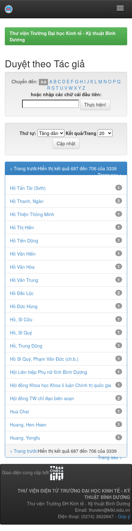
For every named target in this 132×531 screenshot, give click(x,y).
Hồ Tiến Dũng (24, 240)
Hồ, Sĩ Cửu (21, 319)
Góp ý (124, 516)
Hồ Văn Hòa (22, 267)
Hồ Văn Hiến (23, 253)
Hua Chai (19, 411)
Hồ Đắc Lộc (22, 293)
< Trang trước (23, 168)
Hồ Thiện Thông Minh (32, 214)
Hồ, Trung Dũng (26, 345)
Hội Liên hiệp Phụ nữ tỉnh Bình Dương (48, 372)
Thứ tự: (28, 133)
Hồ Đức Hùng (23, 306)
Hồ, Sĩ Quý (21, 332)
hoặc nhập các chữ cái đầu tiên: (66, 94)
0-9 (43, 82)
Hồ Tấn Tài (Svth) (28, 188)
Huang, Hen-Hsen (28, 424)
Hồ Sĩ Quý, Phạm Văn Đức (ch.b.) (44, 359)
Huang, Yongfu (25, 437)
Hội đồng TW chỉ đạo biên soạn (42, 398)
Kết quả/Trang (81, 133)
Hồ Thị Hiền (22, 227)
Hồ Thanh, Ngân (27, 201)
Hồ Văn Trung (24, 280)
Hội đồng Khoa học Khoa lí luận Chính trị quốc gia (60, 385)
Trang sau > (110, 175)
